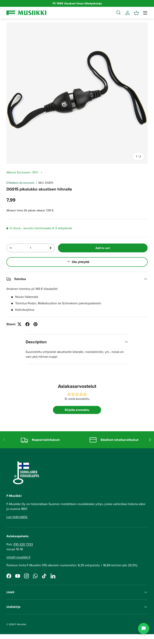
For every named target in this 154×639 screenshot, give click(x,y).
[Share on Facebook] (27, 324)
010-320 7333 (23, 544)
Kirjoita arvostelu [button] (77, 410)
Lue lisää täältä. (17, 517)
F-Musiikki (20, 624)
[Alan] (143, 628)
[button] (136, 12)
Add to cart (102, 248)
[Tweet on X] (19, 324)
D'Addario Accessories (20, 183)
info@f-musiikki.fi (18, 557)
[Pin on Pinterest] (35, 324)
